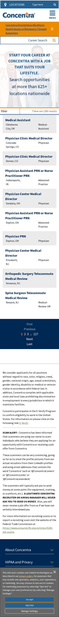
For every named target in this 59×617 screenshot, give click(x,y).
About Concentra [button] (18, 549)
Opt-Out (30, 605)
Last (29, 344)
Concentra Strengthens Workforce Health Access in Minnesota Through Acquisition (26, 29)
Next (29, 339)
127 (35, 334)
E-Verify (23, 423)
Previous (29, 329)
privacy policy (26, 576)
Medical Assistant (17, 120)
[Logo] (19, 15)
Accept (29, 599)
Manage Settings (29, 611)
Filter (4, 111)
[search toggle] (55, 4)
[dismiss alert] (52, 29)
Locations (16, 4)
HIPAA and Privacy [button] (19, 562)
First (30, 324)
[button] (52, 15)
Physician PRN (15, 236)
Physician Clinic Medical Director (28, 138)
